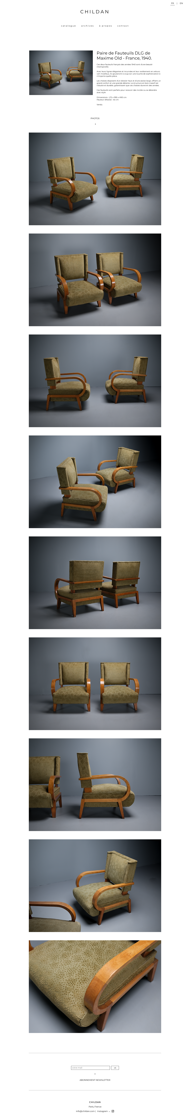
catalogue (68, 26)
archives (87, 26)
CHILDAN (95, 11)
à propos (105, 26)
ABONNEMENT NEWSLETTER (95, 1080)
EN (181, 3)
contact (123, 26)
